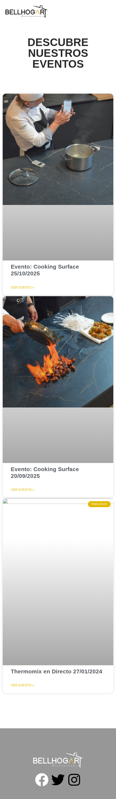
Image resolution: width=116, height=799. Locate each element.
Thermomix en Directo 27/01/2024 (56, 671)
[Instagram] (74, 780)
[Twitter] (58, 780)
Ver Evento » (22, 287)
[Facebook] (42, 780)
